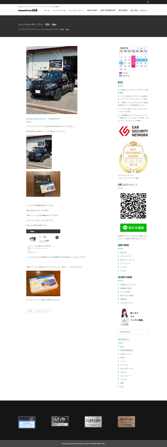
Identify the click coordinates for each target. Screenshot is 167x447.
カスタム (123, 372)
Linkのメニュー (126, 354)
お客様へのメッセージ (128, 284)
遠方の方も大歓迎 (126, 295)
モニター (123, 271)
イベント (123, 361)
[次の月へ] (145, 48)
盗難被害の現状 (126, 288)
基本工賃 (123, 252)
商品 (122, 383)
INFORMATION (126, 350)
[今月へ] (141, 48)
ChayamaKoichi (39, 119)
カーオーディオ (59, 10)
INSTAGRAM (123, 10)
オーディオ (124, 365)
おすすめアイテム (126, 368)
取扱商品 (123, 299)
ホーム (47, 10)
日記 (122, 387)
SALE (122, 358)
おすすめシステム (126, 303)
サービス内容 (125, 292)
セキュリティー (43, 311)
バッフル (123, 267)
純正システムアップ (127, 260)
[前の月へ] (137, 48)
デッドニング (125, 263)
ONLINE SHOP (92, 10)
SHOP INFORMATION (107, 10)
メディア (123, 379)
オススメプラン (126, 256)
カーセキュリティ (76, 10)
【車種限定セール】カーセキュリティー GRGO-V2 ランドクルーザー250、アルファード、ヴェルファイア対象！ (133, 118)
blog (30, 311)
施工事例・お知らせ (139, 10)
